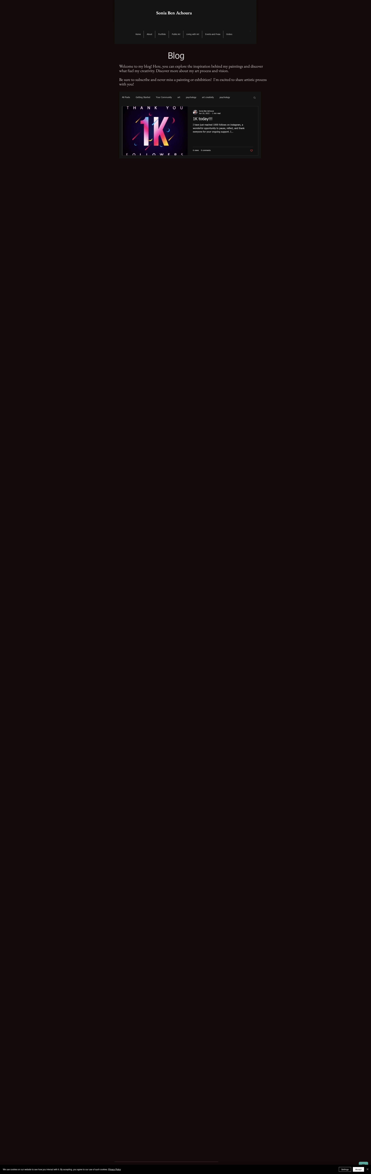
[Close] (367, 1169)
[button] (254, 97)
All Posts (126, 97)
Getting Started (143, 97)
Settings (345, 1169)
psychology (191, 97)
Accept (358, 1169)
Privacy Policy (114, 1169)
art (179, 97)
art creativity (208, 97)
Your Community (164, 97)
